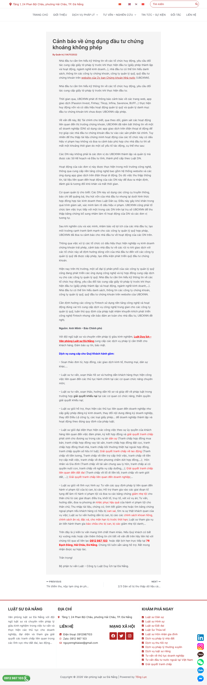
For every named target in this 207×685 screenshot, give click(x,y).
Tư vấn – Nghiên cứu (118, 14)
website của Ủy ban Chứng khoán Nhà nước (108, 77)
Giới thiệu (60, 14)
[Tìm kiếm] (197, 4)
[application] (96, 14)
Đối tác (176, 14)
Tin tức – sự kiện (153, 14)
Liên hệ (191, 14)
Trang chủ (40, 14)
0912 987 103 (14, 678)
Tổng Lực (141, 677)
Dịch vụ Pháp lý (83, 14)
